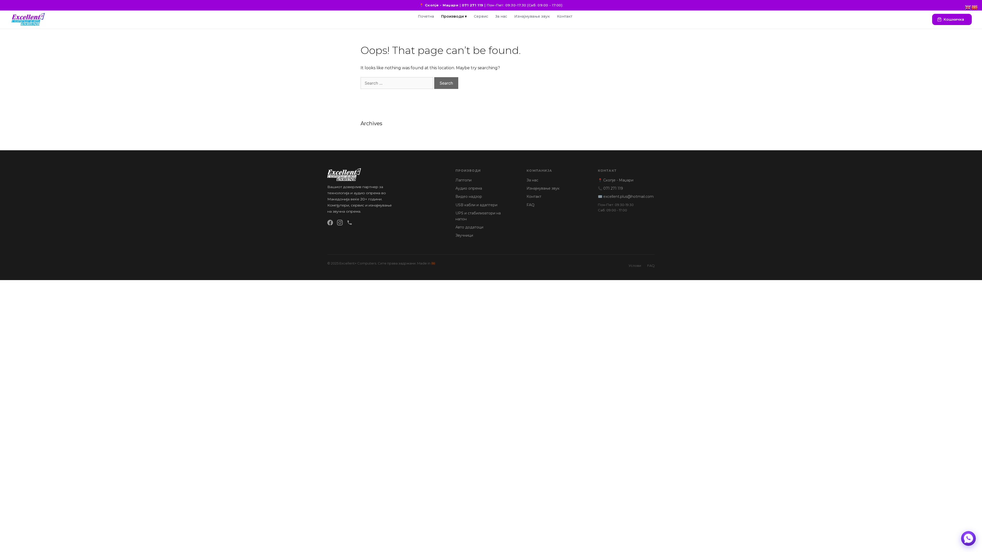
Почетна (426, 16)
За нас (501, 16)
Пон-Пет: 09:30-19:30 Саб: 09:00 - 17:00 (616, 207)
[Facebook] (330, 222)
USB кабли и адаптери (476, 205)
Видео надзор (468, 196)
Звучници (464, 235)
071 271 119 (472, 5)
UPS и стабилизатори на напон (478, 216)
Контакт (564, 16)
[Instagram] (340, 222)
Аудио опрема (468, 188)
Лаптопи (463, 180)
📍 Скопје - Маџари (438, 5)
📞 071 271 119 (610, 188)
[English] (968, 7)
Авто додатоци (469, 227)
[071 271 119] (349, 222)
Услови (635, 265)
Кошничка (954, 19)
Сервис (481, 16)
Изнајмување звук (532, 16)
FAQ (530, 205)
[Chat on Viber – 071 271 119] (968, 538)
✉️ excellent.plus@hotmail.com (626, 196)
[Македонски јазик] (975, 7)
